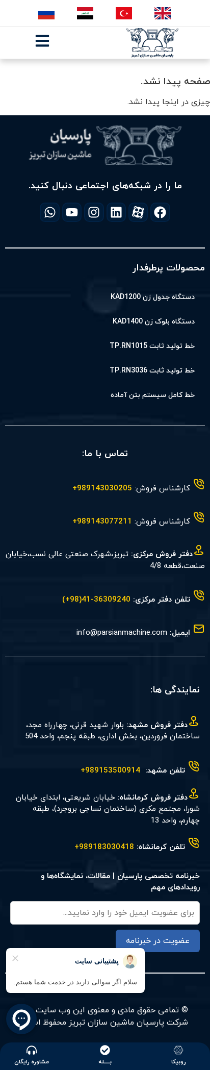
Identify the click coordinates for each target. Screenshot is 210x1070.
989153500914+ (110, 770)
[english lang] (163, 13)
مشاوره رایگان (31, 1062)
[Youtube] (72, 212)
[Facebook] (160, 212)
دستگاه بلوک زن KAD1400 (154, 322)
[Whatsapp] (49, 212)
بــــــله (105, 1062)
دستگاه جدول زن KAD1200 (153, 297)
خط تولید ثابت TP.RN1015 (152, 346)
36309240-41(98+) (96, 599)
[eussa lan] (47, 13)
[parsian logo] (152, 43)
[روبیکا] (178, 1050)
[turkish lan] (124, 13)
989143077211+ (102, 521)
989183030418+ (104, 847)
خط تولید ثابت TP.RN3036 (152, 371)
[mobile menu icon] (42, 40)
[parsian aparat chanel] (138, 212)
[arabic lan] (85, 13)
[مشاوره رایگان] (32, 1050)
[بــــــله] (105, 1050)
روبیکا (178, 1062)
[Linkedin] (116, 212)
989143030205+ (102, 488)
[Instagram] (93, 212)
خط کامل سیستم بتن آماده (153, 395)
